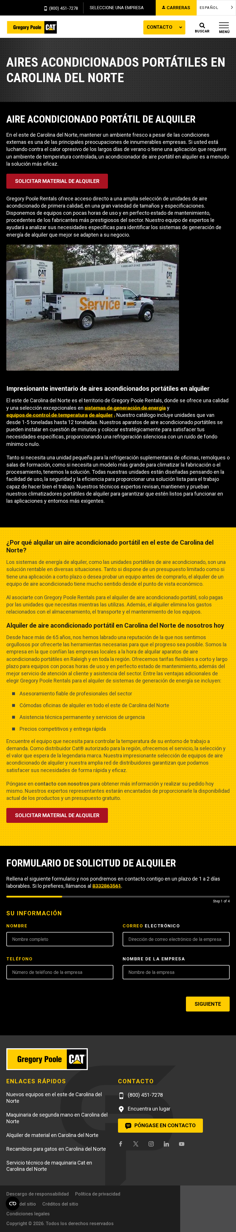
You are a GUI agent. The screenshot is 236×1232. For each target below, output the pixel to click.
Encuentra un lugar (148, 1109)
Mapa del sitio (21, 1204)
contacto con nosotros (62, 784)
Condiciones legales (28, 1213)
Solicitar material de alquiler (57, 181)
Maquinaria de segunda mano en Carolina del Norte (57, 1118)
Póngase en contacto (164, 1125)
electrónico (151, 926)
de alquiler (101, 415)
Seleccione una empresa (117, 7)
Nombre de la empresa (154, 959)
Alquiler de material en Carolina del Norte (52, 1135)
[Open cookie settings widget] (13, 1203)
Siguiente (208, 1004)
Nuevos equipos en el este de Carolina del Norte (54, 1097)
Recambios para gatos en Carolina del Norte (56, 1149)
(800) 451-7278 (63, 8)
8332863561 (106, 886)
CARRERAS (178, 7)
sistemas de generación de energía (125, 408)
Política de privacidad (97, 1194)
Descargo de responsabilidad (37, 1194)
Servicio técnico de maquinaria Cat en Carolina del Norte (49, 1166)
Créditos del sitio (60, 1204)
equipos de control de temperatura (47, 415)
